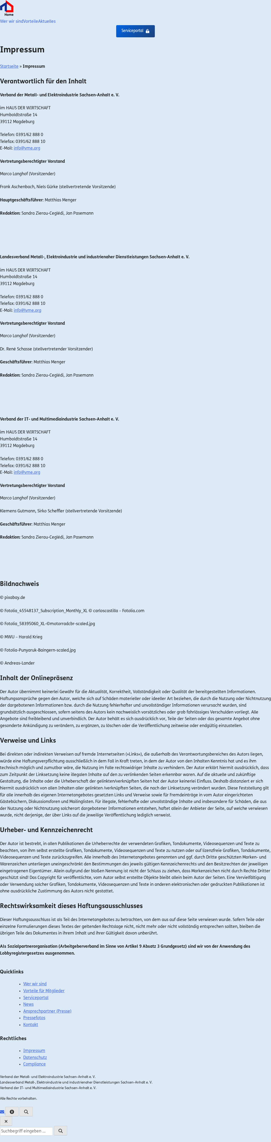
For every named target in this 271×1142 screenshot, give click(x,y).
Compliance (34, 1065)
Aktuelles (47, 22)
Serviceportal (35, 998)
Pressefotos (34, 1018)
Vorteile (30, 22)
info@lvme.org (27, 311)
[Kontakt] (2, 1112)
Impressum (34, 1051)
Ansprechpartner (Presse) (47, 1011)
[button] (135, 31)
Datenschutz (35, 1058)
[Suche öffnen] (26, 1111)
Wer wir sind (11, 22)
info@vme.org (27, 148)
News (28, 1005)
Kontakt (30, 1025)
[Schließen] (6, 1121)
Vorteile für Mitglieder (44, 991)
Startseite (9, 67)
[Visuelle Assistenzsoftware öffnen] (12, 1111)
